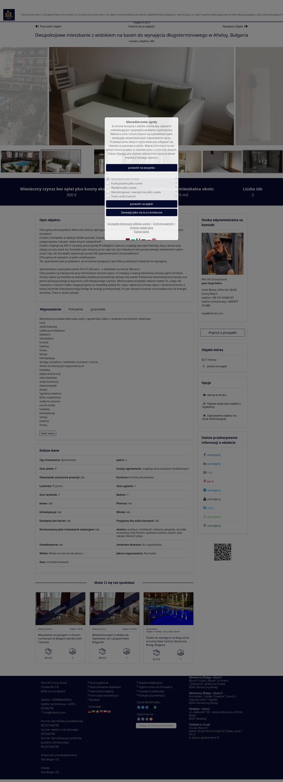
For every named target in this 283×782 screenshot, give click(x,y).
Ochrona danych (163, 224)
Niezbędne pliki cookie (125, 179)
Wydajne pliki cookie (123, 188)
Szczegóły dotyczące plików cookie (128, 224)
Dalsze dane (141, 231)
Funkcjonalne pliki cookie (126, 183)
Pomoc (121, 153)
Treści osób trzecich (123, 196)
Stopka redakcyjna (141, 227)
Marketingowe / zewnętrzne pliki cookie (136, 192)
